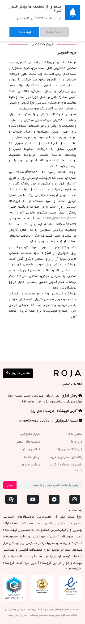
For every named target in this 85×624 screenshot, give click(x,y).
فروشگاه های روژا (42, 411)
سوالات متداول (30, 464)
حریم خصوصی (30, 434)
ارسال (9, 485)
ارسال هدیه (32, 457)
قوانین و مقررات (29, 449)
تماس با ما (75, 434)
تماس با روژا (20, 373)
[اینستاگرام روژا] (74, 499)
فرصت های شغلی (28, 442)
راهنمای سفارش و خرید (66, 457)
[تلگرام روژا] (54, 499)
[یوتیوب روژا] (33, 499)
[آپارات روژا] (11, 499)
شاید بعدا (40, 29)
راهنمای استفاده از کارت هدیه (66, 467)
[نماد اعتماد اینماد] (70, 586)
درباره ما (76, 442)
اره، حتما (19, 29)
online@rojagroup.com (59, 218)
